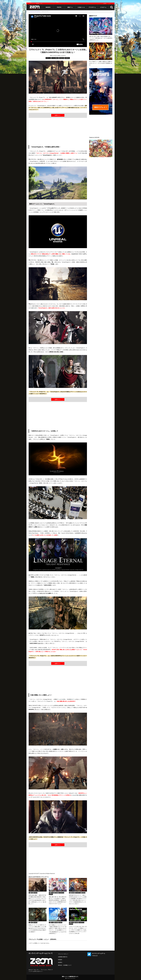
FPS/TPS (59, 7)
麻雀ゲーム (70, 7)
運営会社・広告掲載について (64, 965)
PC (29, 892)
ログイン (110, 3)
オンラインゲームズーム (35, 11)
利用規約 (60, 959)
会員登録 (104, 3)
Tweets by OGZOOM (94, 137)
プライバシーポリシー (63, 954)
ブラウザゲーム (92, 7)
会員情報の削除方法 (62, 956)
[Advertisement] (58, 132)
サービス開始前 (55, 58)
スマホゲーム (103, 7)
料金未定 (61, 58)
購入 (32, 892)
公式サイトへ (58, 115)
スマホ (52, 892)
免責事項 (60, 962)
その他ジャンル (81, 7)
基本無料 (56, 892)
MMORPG (48, 7)
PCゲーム (48, 58)
